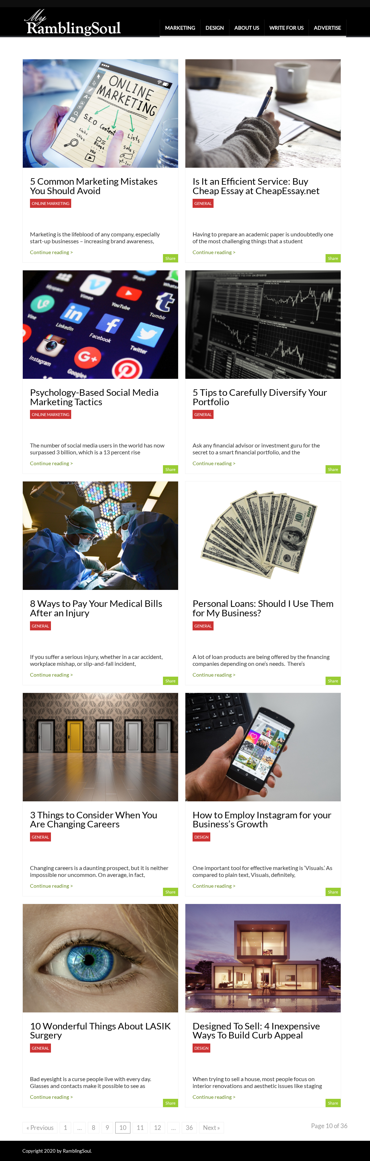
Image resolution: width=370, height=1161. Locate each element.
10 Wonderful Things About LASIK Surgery (100, 1030)
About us (247, 28)
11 (140, 1127)
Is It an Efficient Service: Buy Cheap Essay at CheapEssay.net (256, 186)
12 (157, 1127)
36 (189, 1127)
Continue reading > (51, 252)
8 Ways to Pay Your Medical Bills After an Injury (96, 608)
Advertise (327, 28)
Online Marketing (50, 203)
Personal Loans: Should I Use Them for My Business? (263, 608)
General (203, 203)
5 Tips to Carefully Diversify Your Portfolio (260, 397)
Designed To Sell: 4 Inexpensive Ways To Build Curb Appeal (256, 1030)
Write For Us (287, 28)
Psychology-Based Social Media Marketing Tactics (94, 397)
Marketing (180, 28)
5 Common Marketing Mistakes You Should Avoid (94, 186)
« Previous (39, 1127)
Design (215, 28)
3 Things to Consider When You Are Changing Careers (93, 819)
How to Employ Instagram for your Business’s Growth (262, 819)
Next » (211, 1127)
